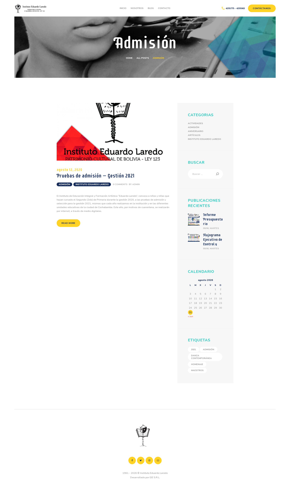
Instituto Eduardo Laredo (92, 184)
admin (136, 184)
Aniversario (195, 131)
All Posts (143, 58)
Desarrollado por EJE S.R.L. (145, 477)
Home (129, 58)
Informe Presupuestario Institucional (213, 223)
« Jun (190, 316)
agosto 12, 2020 (69, 169)
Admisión (64, 184)
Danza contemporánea (201, 357)
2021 (193, 349)
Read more (68, 223)
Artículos (194, 135)
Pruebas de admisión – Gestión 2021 (95, 176)
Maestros (197, 370)
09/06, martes (211, 228)
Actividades (195, 123)
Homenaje (197, 364)
